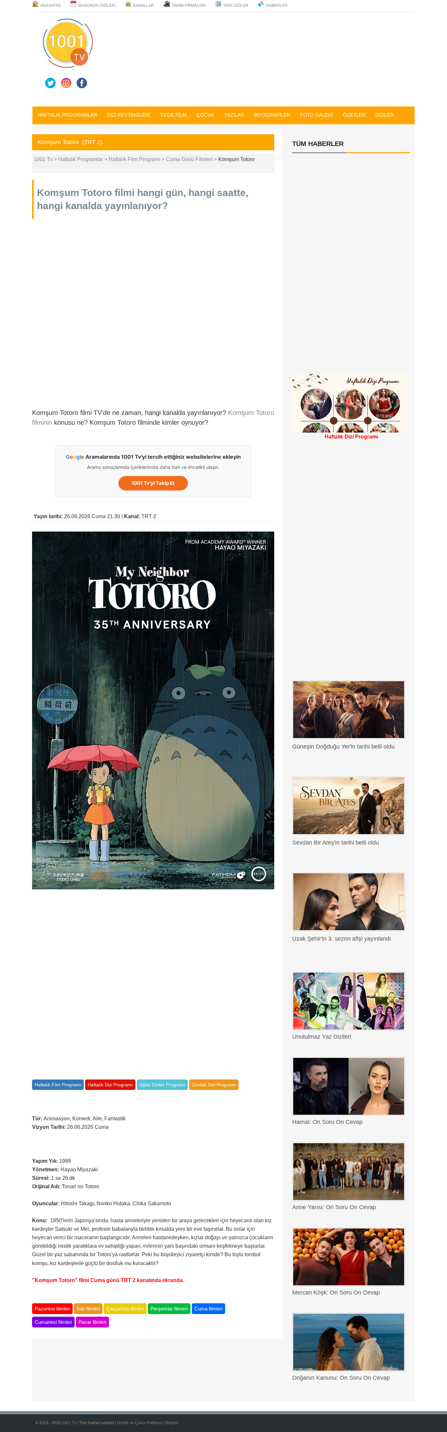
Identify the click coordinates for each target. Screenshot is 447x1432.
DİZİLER (384, 115)
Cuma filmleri (208, 1308)
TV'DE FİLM (173, 115)
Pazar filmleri (92, 1322)
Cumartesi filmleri (53, 1322)
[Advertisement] (256, 58)
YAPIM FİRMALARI (189, 5)
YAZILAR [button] (234, 115)
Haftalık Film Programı (58, 1084)
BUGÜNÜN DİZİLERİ (97, 5)
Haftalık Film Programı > (137, 159)
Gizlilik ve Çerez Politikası (140, 1423)
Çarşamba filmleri (125, 1308)
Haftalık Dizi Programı (110, 1084)
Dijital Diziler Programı (162, 1084)
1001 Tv (69, 1423)
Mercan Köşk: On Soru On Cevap (336, 1292)
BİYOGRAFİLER (272, 115)
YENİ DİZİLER (235, 5)
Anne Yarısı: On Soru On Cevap (334, 1207)
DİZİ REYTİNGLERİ (128, 115)
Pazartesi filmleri (52, 1308)
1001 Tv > (46, 159)
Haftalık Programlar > (83, 159)
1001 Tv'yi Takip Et (153, 483)
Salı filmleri (88, 1308)
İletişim (172, 1423)
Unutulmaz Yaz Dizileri (321, 1036)
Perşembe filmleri (169, 1308)
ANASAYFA (50, 5)
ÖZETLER (354, 115)
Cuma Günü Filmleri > (192, 159)
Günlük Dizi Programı (214, 1084)
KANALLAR (143, 5)
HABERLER (277, 5)
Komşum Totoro (74, 192)
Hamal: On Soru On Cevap (327, 1122)
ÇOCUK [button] (205, 115)
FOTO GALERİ (316, 115)
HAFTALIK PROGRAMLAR (67, 115)
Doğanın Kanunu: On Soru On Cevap (341, 1377)
